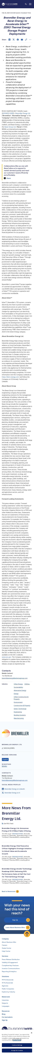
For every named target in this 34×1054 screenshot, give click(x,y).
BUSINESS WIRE (8, 113)
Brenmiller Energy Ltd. (22, 113)
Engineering (18, 712)
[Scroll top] (27, 934)
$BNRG (4, 766)
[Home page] (9, 4)
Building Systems (20, 715)
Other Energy (18, 684)
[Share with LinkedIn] (9, 39)
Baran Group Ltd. (10, 127)
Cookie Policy (17, 1040)
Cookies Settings (17, 1045)
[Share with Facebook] (17, 39)
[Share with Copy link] (26, 39)
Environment (18, 702)
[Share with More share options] (30, 39)
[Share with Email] (21, 39)
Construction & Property (22, 705)
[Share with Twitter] (13, 39)
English (5, 759)
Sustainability (18, 687)
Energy (16, 694)
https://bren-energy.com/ (10, 377)
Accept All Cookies (17, 1050)
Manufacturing (19, 718)
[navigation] (30, 4)
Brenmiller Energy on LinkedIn (15, 789)
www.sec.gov (6, 657)
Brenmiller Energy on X (12, 793)
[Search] (26, 4)
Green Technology (20, 709)
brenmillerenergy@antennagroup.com (14, 678)
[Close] (31, 1033)
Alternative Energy (20, 690)
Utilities (27, 684)
